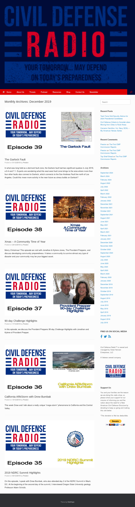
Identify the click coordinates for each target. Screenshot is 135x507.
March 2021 (104, 232)
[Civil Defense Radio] (66, 44)
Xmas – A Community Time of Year (25, 241)
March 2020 (104, 273)
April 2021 (104, 228)
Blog (68, 92)
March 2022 (104, 193)
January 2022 (105, 200)
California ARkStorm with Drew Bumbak (28, 396)
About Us (20, 92)
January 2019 (105, 315)
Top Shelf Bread (106, 156)
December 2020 (106, 242)
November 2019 (106, 287)
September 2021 (106, 214)
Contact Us (80, 92)
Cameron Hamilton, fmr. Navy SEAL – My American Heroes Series (114, 129)
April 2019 (104, 312)
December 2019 (106, 284)
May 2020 (104, 266)
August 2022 (105, 183)
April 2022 (104, 190)
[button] (131, 92)
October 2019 (105, 291)
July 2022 (104, 186)
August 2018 (105, 319)
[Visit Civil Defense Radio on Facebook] (101, 337)
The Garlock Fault (15, 159)
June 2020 (104, 263)
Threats (32, 92)
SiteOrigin (71, 502)
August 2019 (105, 298)
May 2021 (104, 225)
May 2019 (104, 308)
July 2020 (104, 259)
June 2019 (104, 305)
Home (9, 92)
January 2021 (105, 239)
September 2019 (106, 294)
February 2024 (105, 179)
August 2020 (105, 256)
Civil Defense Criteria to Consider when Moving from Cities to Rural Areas (115, 123)
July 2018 (104, 322)
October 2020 (105, 249)
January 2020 (105, 280)
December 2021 (106, 204)
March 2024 (104, 176)
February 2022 (105, 197)
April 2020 (104, 270)
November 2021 (106, 207)
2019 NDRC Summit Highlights (22, 472)
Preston (25, 162)
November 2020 (106, 246)
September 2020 (106, 253)
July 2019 (104, 301)
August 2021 (105, 218)
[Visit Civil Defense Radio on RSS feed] (109, 337)
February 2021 (105, 235)
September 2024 (106, 172)
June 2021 (104, 221)
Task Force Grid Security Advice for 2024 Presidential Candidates (114, 117)
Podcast (44, 92)
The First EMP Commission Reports (110, 145)
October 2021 (105, 211)
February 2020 (105, 277)
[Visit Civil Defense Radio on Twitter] (105, 337)
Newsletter (94, 92)
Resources (57, 92)
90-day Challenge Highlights (21, 320)
